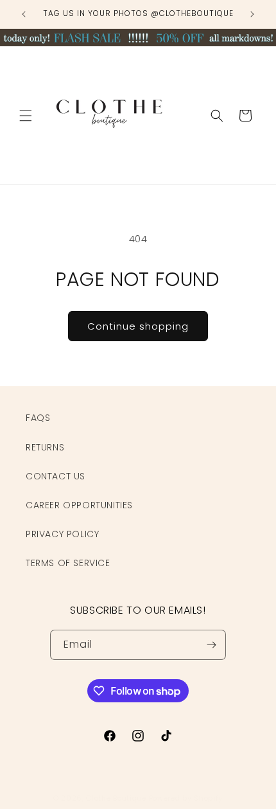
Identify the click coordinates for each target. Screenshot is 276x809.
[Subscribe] (211, 645)
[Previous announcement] (24, 14)
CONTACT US (55, 476)
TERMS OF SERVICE (68, 562)
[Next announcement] (252, 14)
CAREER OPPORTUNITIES (79, 505)
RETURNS (45, 447)
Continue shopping (138, 326)
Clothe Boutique (116, 798)
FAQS (38, 417)
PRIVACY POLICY (62, 534)
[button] (26, 116)
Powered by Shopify (186, 798)
